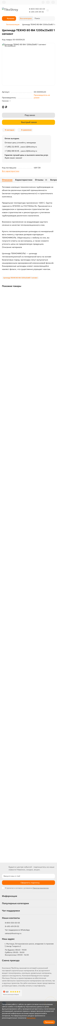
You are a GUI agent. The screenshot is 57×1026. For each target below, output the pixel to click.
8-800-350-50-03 (37, 9)
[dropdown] (4, 2)
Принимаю (49, 1022)
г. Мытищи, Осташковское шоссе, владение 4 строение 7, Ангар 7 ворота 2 (29, 945)
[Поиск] (52, 18)
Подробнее (31, 1018)
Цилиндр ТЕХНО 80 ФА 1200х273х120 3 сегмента (24, 467)
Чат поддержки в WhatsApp (17, 930)
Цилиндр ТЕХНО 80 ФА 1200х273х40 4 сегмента (24, 680)
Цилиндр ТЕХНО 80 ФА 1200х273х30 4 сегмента (24, 609)
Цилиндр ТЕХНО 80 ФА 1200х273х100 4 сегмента (24, 396)
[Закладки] (43, 2)
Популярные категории (15, 903)
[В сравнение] (53, 298)
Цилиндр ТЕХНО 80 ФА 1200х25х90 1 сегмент (23, 325)
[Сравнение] (48, 2)
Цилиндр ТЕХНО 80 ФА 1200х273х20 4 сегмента (24, 538)
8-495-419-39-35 (36, 12)
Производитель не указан (42, 96)
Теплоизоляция (12, 24)
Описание (7, 180)
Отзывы (41, 180)
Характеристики (23, 180)
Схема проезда (10, 960)
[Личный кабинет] (53, 2)
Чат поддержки (11, 910)
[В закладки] (53, 293)
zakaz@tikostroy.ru (13, 933)
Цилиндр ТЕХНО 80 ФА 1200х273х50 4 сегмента (24, 751)
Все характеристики (10, 171)
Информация (9, 896)
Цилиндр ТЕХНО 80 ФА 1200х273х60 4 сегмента (24, 822)
